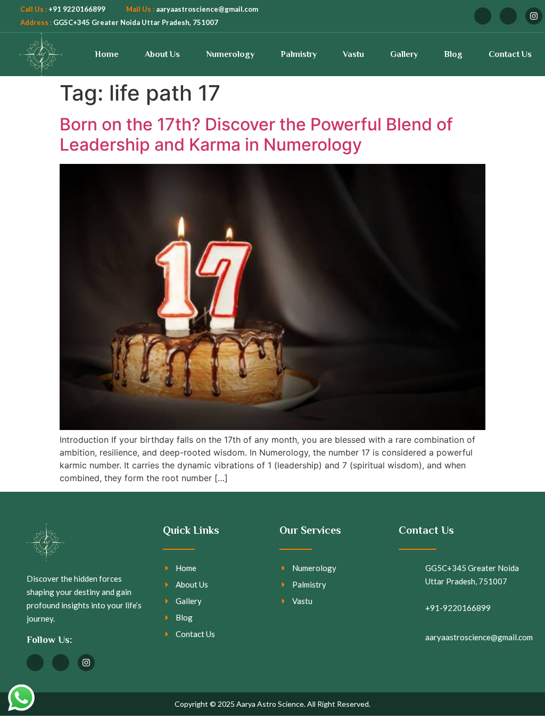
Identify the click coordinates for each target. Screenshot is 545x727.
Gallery (404, 54)
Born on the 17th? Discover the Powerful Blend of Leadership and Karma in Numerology (256, 134)
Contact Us (510, 54)
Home (107, 54)
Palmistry (298, 54)
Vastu (353, 54)
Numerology (230, 54)
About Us (162, 54)
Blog (453, 54)
